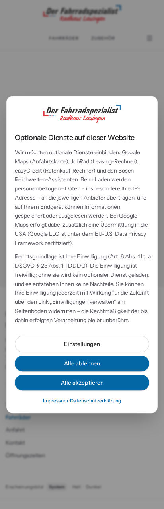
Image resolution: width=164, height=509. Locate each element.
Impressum (55, 401)
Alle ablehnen (82, 363)
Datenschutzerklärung (95, 401)
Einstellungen (82, 344)
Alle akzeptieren (82, 382)
